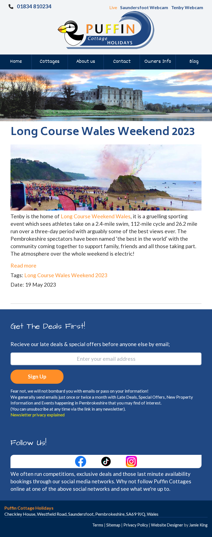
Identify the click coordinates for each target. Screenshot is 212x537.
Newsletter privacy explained (37, 414)
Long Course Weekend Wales (96, 216)
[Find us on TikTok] (106, 461)
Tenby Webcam (187, 7)
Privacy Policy (135, 525)
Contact (122, 62)
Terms (97, 525)
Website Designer (167, 525)
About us (85, 62)
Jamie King (198, 525)
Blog (193, 62)
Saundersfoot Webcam (144, 7)
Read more (23, 265)
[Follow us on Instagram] (131, 461)
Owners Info (157, 62)
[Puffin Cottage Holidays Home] (106, 29)
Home (16, 62)
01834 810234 (34, 6)
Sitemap (113, 525)
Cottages (50, 62)
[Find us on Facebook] (81, 461)
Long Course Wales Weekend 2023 (65, 275)
